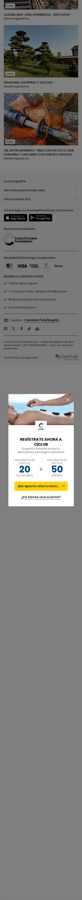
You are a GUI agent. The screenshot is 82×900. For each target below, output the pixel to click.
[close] (68, 400)
